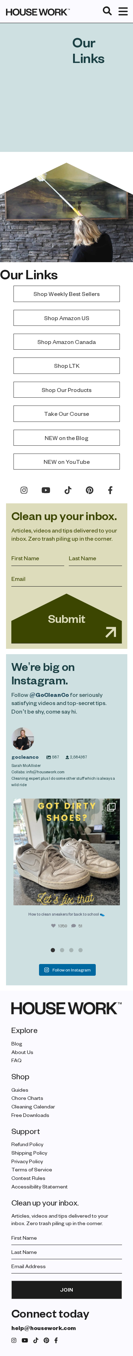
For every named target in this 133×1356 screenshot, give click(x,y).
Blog (16, 1043)
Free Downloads (30, 1115)
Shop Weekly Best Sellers (66, 293)
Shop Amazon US (66, 318)
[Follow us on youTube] (25, 1340)
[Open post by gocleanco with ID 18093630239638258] (66, 852)
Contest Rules (28, 1178)
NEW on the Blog (66, 437)
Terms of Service (31, 1169)
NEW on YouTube (67, 461)
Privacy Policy (27, 1161)
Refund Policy (27, 1144)
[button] (52, 950)
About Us (22, 1052)
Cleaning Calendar (33, 1106)
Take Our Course (66, 413)
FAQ (16, 1060)
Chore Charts (27, 1098)
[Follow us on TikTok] (35, 1340)
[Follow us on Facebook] (56, 1340)
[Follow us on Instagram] (13, 1340)
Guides (19, 1089)
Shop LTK (66, 365)
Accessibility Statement (39, 1186)
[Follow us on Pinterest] (46, 1340)
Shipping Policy (29, 1152)
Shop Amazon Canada (66, 341)
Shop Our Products (66, 389)
